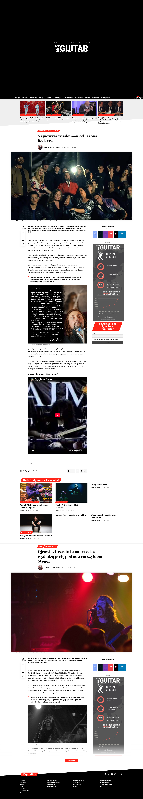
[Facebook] (95, 234)
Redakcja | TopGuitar (26, 510)
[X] (100, 234)
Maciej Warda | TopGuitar (51, 147)
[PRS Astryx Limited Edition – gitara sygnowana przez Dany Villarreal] (58, 108)
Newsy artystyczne (30, 115)
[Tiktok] (116, 234)
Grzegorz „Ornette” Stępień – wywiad (36, 535)
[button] (134, 97)
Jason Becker (37, 464)
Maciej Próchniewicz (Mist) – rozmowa (68, 506)
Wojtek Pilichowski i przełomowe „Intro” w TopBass (34, 506)
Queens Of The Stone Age (36, 675)
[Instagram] (105, 234)
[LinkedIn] (122, 234)
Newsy (22, 115)
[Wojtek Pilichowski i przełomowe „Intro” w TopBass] (36, 493)
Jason (30, 243)
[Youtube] (110, 234)
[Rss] (121, 774)
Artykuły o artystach (45, 131)
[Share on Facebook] (23, 232)
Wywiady (81, 115)
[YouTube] (111, 774)
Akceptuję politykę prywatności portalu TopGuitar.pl (106, 339)
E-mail (93, 333)
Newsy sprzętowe (56, 115)
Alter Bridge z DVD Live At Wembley (71, 515)
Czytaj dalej (71, 760)
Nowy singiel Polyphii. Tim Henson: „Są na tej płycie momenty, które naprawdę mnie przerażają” (31, 120)
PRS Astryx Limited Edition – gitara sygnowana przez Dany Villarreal (57, 119)
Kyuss (37, 673)
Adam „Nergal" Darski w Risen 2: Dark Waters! (104, 516)
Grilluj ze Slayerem (99, 484)
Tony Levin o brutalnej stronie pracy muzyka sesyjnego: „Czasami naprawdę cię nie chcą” (84, 120)
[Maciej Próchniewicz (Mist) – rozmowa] (72, 493)
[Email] (23, 240)
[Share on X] (23, 236)
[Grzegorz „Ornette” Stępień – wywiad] (36, 523)
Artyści (75, 115)
